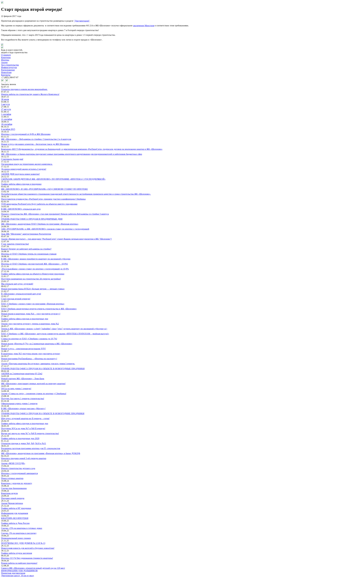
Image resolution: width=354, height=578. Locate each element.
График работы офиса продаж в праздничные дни (24, 319)
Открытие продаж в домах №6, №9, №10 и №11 (23, 443)
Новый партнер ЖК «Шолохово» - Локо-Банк (22, 378)
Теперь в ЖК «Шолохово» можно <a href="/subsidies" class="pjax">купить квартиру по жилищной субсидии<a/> (54, 329)
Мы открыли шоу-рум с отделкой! (17, 284)
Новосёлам (6, 72)
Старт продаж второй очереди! (15, 299)
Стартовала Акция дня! (12, 159)
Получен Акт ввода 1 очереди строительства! (22, 398)
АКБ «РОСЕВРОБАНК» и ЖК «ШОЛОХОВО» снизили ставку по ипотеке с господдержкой (45, 229)
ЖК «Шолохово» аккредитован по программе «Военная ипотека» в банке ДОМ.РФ (40, 453)
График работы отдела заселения (16, 553)
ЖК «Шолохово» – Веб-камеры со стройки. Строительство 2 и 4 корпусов (36, 139)
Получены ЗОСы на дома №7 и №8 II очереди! (23, 428)
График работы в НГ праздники (16, 508)
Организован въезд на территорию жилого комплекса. (27, 164)
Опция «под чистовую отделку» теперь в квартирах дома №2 (30, 324)
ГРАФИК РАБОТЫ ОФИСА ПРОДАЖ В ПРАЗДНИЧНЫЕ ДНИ (32, 219)
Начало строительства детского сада (18, 468)
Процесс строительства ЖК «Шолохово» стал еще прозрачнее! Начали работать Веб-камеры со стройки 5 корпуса (55, 214)
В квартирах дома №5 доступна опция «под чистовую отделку (30, 353)
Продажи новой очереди (12, 498)
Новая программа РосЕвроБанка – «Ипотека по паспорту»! (29, 358)
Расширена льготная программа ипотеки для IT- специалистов (30, 448)
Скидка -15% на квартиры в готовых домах (21, 528)
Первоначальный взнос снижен (16, 538)
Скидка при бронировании (14, 488)
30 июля (5, 99)
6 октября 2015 (8, 129)
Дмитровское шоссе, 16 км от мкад (17, 575)
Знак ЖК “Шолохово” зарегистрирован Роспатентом (26, 234)
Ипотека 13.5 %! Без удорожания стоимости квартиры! (27, 558)
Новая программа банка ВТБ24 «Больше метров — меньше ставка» (33, 289)
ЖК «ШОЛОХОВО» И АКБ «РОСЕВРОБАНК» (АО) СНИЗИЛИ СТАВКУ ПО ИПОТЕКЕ (44, 189)
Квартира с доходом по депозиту (16, 483)
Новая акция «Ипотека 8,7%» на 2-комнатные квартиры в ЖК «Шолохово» (36, 343)
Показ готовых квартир (12, 478)
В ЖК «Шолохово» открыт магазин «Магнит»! (23, 408)
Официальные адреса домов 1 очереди (19, 403)
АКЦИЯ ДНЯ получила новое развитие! (20, 174)
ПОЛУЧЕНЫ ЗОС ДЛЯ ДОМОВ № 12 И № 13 (23, 543)
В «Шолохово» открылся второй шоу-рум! (21, 294)
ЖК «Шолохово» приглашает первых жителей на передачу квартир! (33, 383)
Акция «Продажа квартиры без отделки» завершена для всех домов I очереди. (38, 363)
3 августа (5, 104)
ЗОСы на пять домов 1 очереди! (16, 388)
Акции (4, 62)
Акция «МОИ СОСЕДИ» (13, 463)
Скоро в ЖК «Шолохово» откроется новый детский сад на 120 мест (33, 568)
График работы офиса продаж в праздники (21, 184)
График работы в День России (15, 523)
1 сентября (6, 114)
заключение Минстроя (143, 25)
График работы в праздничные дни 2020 (20, 438)
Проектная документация (13, 573)
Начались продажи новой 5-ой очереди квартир (23, 458)
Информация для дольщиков (14, 513)
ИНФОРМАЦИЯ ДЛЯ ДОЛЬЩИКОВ (19, 570)
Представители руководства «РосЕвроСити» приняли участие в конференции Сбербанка (43, 199)
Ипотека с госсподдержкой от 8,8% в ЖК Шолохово (25, 134)
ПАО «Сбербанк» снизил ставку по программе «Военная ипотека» (32, 304)
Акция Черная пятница (12, 503)
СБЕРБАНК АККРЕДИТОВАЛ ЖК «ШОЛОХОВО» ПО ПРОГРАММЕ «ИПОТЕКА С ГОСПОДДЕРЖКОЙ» (53, 179)
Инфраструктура (9, 67)
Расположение (8, 70)
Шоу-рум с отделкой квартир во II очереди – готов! (25, 418)
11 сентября (6, 119)
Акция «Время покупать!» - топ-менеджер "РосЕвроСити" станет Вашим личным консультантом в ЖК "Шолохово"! (56, 239)
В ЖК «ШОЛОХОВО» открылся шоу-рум (21, 209)
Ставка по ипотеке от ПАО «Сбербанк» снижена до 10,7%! (29, 338)
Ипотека (5, 60)
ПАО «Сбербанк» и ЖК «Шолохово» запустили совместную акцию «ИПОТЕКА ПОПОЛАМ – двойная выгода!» (55, 334)
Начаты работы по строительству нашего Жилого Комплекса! (30, 94)
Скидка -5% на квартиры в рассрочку (19, 533)
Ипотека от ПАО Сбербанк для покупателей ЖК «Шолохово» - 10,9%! (34, 264)
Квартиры (6, 57)
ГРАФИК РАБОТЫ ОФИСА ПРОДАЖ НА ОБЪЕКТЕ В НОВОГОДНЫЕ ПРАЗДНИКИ (43, 368)
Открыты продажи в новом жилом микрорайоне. (24, 89)
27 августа (6, 109)
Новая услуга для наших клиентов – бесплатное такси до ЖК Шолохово (35, 144)
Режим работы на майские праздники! (19, 563)
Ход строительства (10, 65)
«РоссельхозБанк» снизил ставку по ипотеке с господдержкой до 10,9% (35, 269)
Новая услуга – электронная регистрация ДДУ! (23, 348)
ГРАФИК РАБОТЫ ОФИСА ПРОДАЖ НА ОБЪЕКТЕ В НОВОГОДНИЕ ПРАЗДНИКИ (42, 413)
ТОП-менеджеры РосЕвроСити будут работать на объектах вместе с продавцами (39, 204)
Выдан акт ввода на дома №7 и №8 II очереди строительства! (30, 433)
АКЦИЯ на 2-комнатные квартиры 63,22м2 (21, 373)
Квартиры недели (9, 493)
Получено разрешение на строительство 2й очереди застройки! (31, 279)
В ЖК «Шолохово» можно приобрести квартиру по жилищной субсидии (35, 259)
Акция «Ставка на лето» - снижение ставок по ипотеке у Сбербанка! (33, 393)
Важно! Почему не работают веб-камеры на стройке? (26, 249)
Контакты (5, 75)
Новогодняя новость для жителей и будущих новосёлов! (27, 548)
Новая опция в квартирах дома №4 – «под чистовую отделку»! (30, 314)
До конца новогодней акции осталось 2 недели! (23, 169)
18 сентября (6, 124)
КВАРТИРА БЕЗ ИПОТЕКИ (14, 518)
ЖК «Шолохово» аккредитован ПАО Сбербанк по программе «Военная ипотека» (39, 224)
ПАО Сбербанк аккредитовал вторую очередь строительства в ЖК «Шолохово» (39, 309)
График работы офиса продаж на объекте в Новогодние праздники (32, 274)
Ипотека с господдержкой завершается (19, 473)
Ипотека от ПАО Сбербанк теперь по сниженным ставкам (28, 254)
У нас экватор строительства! (15, 244)
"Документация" (82, 21)
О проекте (6, 55)
